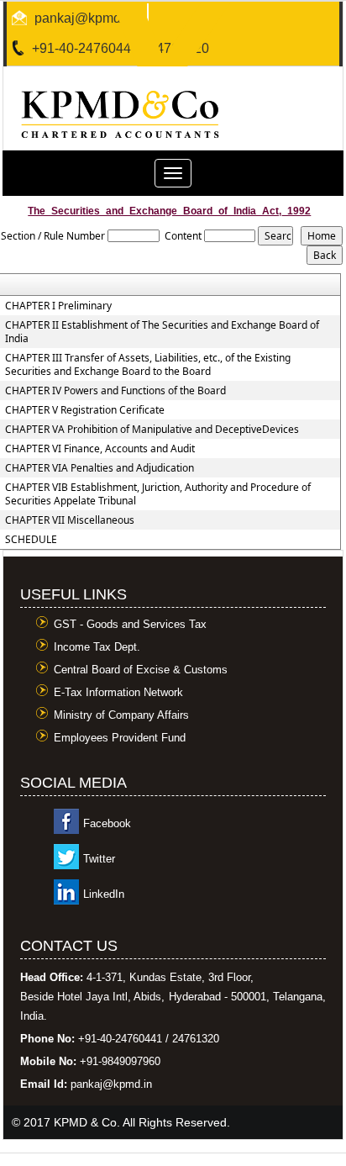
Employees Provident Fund (120, 737)
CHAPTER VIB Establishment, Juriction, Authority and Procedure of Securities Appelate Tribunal (158, 494)
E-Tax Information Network (118, 692)
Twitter (99, 858)
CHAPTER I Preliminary (58, 306)
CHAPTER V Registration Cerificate (85, 410)
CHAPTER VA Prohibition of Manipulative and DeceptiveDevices (152, 429)
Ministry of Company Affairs (121, 715)
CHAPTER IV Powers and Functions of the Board (115, 391)
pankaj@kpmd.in (84, 18)
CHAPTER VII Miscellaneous (69, 520)
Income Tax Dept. (97, 647)
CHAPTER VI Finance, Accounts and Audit (100, 449)
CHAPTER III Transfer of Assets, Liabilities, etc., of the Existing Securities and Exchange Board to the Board (148, 364)
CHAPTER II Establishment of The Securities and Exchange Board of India (162, 332)
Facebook (107, 823)
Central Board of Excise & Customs (141, 669)
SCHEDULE (31, 539)
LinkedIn (103, 894)
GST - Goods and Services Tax (130, 624)
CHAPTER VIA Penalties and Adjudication (99, 468)
